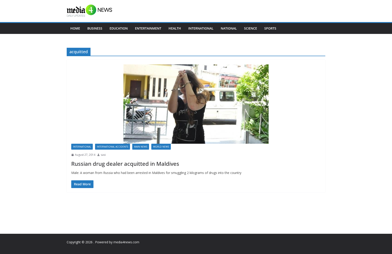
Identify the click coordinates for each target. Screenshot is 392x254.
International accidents (112, 146)
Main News (140, 146)
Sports (270, 28)
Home (75, 28)
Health (175, 28)
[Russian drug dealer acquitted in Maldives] (196, 104)
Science (250, 28)
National (229, 28)
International (200, 28)
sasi (103, 155)
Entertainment (148, 28)
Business (94, 28)
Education (119, 28)
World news (161, 146)
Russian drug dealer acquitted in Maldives (125, 163)
